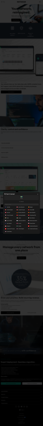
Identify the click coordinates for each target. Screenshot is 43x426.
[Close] (38, 194)
